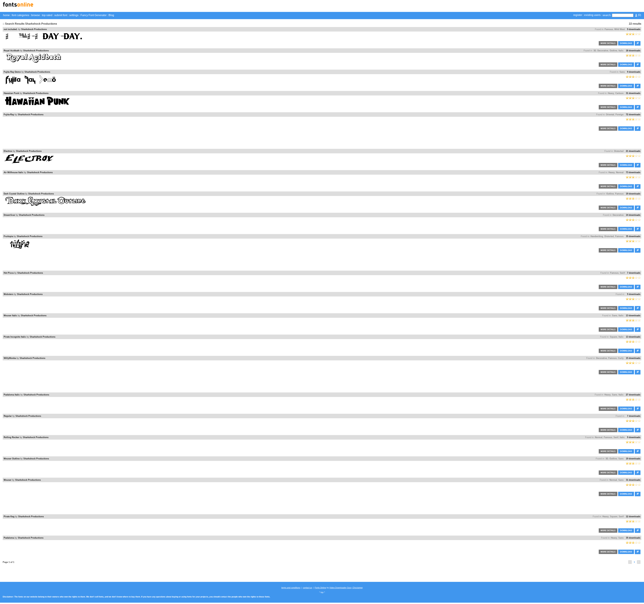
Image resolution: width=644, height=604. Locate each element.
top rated (47, 15)
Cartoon (619, 93)
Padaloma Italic (12, 394)
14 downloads (633, 215)
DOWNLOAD (626, 43)
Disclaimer (358, 588)
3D (594, 50)
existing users (592, 15)
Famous (609, 29)
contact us (307, 588)
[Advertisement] (602, 6)
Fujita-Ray (9, 114)
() (639, 15)
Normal (620, 172)
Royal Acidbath (11, 50)
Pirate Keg (9, 516)
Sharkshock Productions (34, 29)
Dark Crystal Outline (14, 193)
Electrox (8, 151)
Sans (622, 72)
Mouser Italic (10, 315)
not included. (10, 29)
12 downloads (633, 516)
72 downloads (633, 114)
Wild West (619, 29)
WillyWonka (10, 358)
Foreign (619, 114)
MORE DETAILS (608, 43)
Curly (621, 358)
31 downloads (633, 93)
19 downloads (633, 193)
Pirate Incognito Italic (15, 337)
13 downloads (633, 315)
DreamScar (9, 215)
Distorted (619, 151)
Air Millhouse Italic (13, 172)
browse (35, 15)
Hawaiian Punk (11, 93)
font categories (20, 15)
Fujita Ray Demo (12, 72)
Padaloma (9, 538)
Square (613, 337)
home (6, 15)
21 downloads (633, 151)
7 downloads (633, 273)
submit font (60, 15)
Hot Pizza (9, 273)
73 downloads (633, 172)
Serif (622, 273)
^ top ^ (322, 592)
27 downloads (633, 394)
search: (607, 15)
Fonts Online (320, 588)
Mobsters (8, 294)
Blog (111, 15)
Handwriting (597, 236)
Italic (621, 50)
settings (73, 15)
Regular (8, 416)
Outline (613, 50)
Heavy (611, 93)
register (577, 15)
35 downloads (633, 236)
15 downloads (633, 358)
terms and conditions (290, 588)
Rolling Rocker (11, 437)
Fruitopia (8, 236)
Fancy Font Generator (93, 15)
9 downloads (633, 29)
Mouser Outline (12, 458)
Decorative (602, 50)
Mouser (7, 480)
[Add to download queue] (637, 43)
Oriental (610, 114)
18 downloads (633, 50)
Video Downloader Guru (340, 588)
